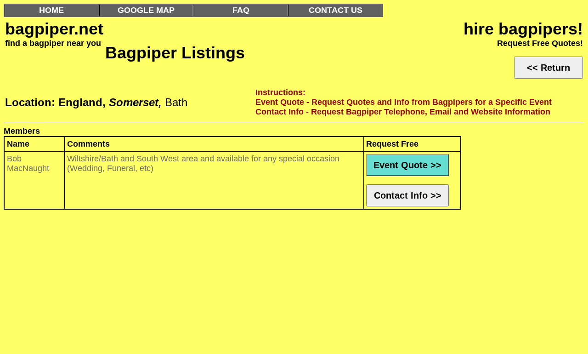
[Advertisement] (279, 284)
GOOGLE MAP (146, 10)
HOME (51, 10)
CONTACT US (335, 10)
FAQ (240, 10)
